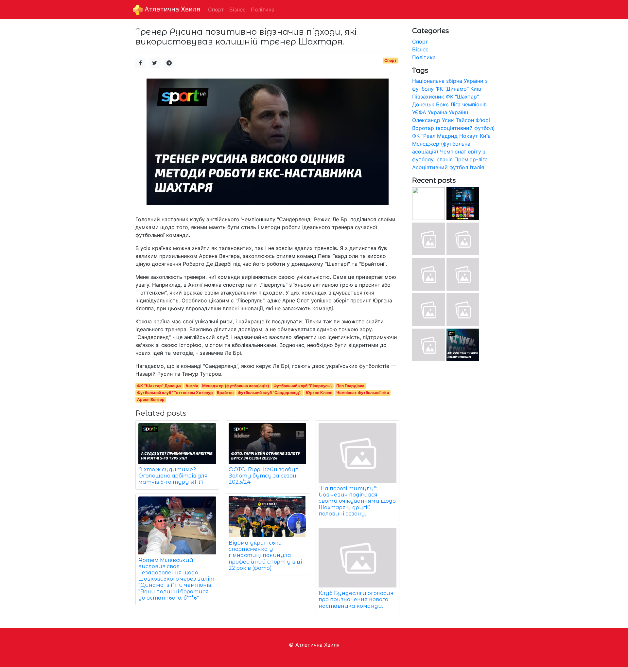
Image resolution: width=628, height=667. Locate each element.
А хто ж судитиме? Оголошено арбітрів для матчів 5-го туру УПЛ (173, 475)
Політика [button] (262, 9)
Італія (477, 167)
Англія (191, 385)
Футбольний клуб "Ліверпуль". (302, 385)
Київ (485, 136)
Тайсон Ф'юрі (473, 120)
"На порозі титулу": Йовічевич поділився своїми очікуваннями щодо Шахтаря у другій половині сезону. (357, 501)
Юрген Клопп (319, 392)
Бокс (442, 104)
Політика (424, 57)
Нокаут (468, 136)
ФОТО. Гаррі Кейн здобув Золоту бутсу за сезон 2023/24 (264, 475)
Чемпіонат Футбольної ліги (362, 392)
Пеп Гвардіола (350, 385)
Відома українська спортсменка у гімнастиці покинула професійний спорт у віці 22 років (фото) (265, 555)
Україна (437, 112)
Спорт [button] (216, 9)
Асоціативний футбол (440, 167)
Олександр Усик (433, 120)
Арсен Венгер (151, 399)
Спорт (390, 60)
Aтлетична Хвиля (171, 9)
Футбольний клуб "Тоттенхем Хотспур (175, 392)
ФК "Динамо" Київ (458, 88)
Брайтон (225, 392)
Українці (459, 112)
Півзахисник (428, 96)
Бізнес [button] (237, 9)
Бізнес (420, 49)
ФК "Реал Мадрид (435, 136)
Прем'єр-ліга (471, 159)
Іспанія (444, 159)
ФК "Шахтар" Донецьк (159, 385)
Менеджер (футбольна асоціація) (235, 385)
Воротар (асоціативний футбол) (453, 128)
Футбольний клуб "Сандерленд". (270, 392)
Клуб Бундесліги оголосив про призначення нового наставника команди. (356, 599)
